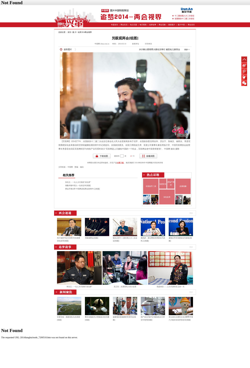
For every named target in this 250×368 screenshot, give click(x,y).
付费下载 (120, 163)
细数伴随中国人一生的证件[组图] (78, 186)
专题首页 (114, 25)
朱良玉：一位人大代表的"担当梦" (78, 182)
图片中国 (181, 25)
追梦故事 (152, 25)
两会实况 (124, 25)
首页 (69, 32)
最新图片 (171, 25)
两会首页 (191, 25)
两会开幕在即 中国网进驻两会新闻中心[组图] (82, 189)
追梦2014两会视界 (85, 32)
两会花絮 (162, 25)
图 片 (74, 32)
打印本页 (148, 44)
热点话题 (133, 25)
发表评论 (135, 44)
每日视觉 (143, 25)
